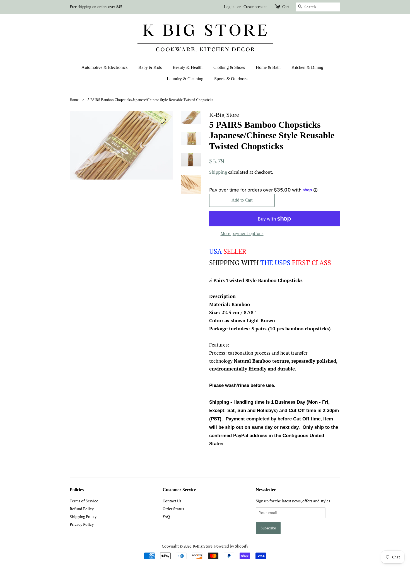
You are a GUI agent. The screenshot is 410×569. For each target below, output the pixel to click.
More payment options (242, 233)
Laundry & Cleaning (185, 78)
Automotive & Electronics (104, 67)
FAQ (166, 516)
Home (74, 100)
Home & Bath (268, 67)
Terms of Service (84, 500)
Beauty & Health (187, 67)
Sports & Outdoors (230, 78)
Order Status (173, 508)
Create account (255, 7)
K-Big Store (203, 546)
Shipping (218, 172)
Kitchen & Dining (307, 67)
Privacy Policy (82, 524)
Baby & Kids (150, 67)
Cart (285, 7)
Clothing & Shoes (229, 67)
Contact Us (172, 500)
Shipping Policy (83, 516)
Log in (229, 7)
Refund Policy (82, 508)
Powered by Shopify (231, 546)
